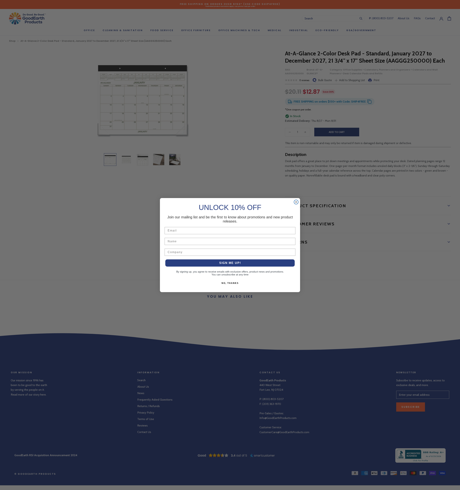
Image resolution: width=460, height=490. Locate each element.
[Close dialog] (296, 202)
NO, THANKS (230, 283)
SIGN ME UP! (230, 262)
